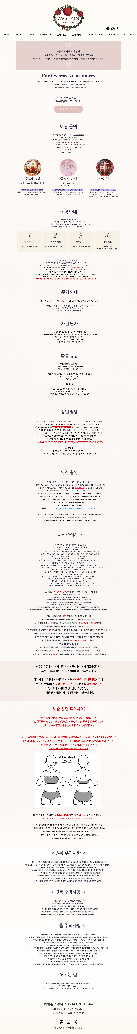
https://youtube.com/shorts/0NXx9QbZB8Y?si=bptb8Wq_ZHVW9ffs (74, 508)
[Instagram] (113, 29)
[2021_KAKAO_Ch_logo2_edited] (108, 29)
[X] (118, 29)
